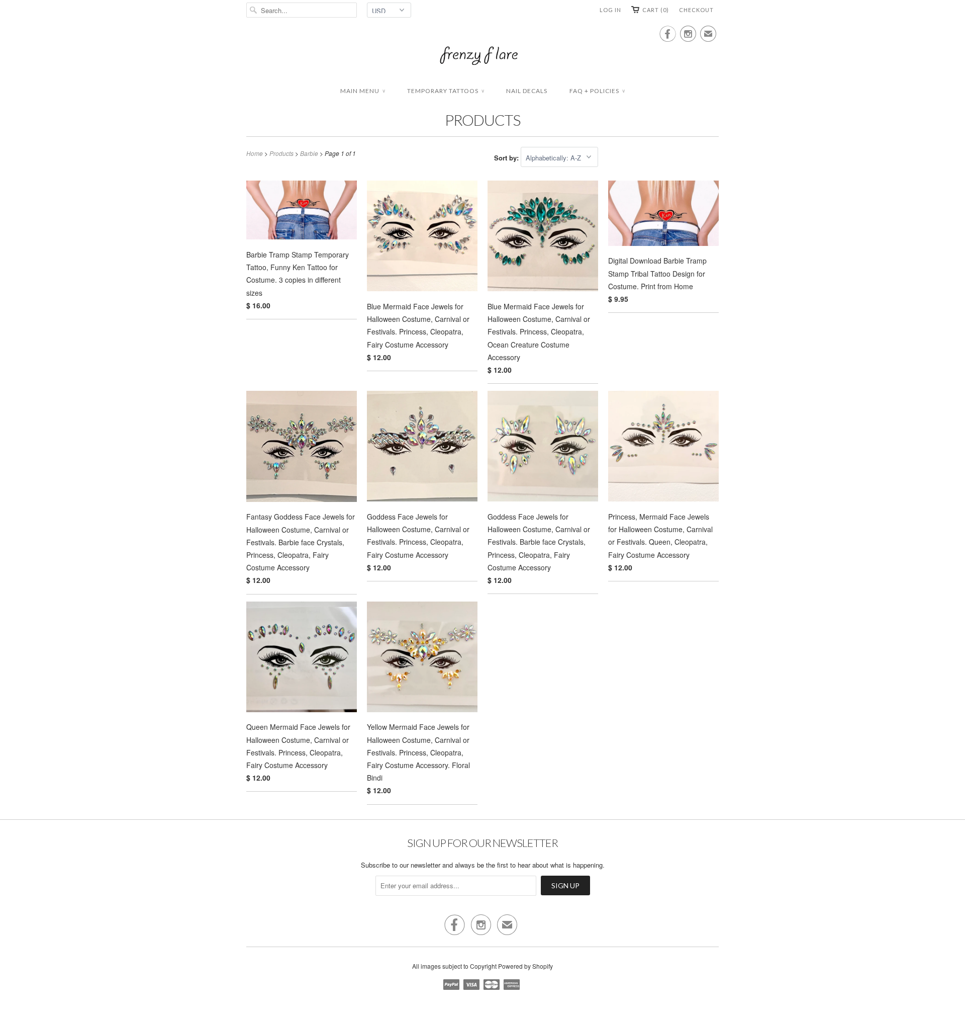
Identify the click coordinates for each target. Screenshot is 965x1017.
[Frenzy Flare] (482, 56)
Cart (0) (655, 10)
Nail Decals (526, 91)
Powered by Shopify (525, 966)
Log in (610, 10)
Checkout (696, 10)
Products (482, 120)
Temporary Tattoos (445, 91)
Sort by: (507, 157)
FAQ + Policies (597, 91)
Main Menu (362, 91)
